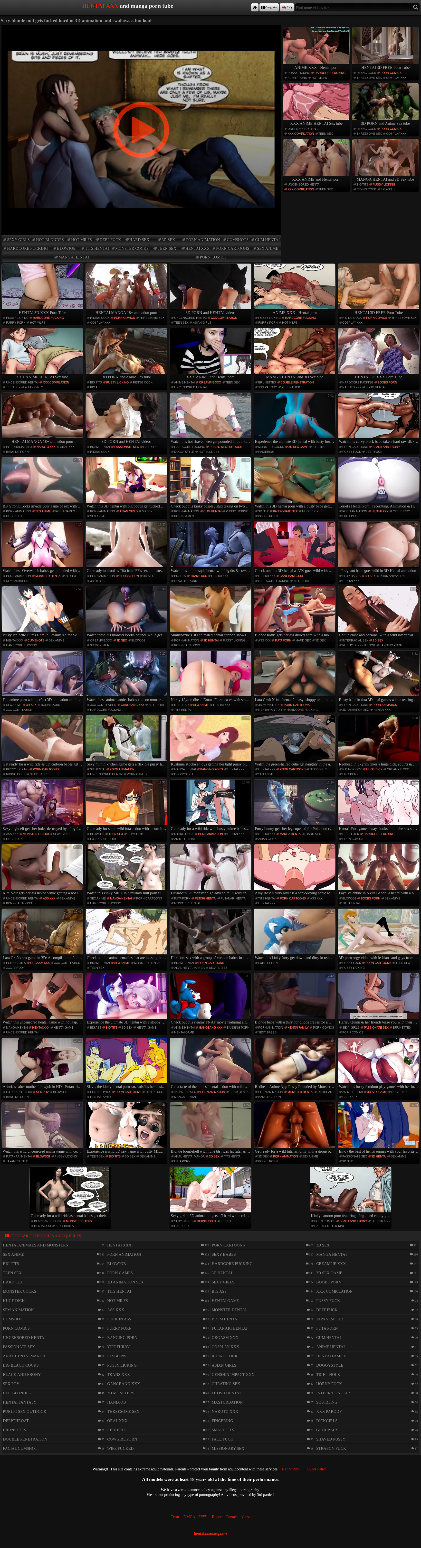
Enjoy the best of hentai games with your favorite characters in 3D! (379, 1128)
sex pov (42, 1092)
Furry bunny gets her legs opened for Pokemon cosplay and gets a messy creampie (295, 806)
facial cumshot (20, 1448)
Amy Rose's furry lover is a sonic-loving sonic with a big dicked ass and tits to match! (295, 870)
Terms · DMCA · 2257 (188, 1517)
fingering (266, 452)
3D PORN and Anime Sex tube (385, 123)
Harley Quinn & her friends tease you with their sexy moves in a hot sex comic (379, 999)
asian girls (202, 322)
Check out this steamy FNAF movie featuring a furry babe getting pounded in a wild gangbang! (211, 999)
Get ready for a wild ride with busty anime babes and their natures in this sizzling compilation (211, 806)
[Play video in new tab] (141, 27)
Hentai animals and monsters (35, 1245)
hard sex (139, 240)
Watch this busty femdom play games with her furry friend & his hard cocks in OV (379, 1064)
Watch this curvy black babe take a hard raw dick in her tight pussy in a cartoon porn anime (379, 419)
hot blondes (50, 240)
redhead (181, 705)
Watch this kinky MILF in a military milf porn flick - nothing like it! (127, 870)
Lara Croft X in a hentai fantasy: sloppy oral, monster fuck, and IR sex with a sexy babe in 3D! (295, 677)
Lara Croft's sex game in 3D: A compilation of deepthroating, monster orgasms (43, 935)
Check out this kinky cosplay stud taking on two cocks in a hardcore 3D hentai (211, 483)
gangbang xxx (291, 576)
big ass (386, 189)
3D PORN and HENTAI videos (210, 313)
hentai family (298, 1027)
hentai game (63, 1027)
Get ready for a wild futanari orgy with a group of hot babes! (295, 1128)
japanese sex (185, 1092)
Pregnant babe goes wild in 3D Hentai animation (379, 548)
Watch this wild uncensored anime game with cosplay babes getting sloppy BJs (43, 1128)
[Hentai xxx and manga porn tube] (254, 7)
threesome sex (369, 78)
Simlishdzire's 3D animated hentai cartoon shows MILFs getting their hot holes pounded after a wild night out (211, 612)
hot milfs (81, 240)
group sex (327, 1430)
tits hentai (97, 248)
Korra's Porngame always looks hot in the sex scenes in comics (379, 806)
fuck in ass (351, 516)
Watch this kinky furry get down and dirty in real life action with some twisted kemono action (295, 935)
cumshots (238, 240)
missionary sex (228, 1448)
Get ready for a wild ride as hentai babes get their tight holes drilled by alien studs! (71, 1193)
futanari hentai (103, 839)
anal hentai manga (189, 968)
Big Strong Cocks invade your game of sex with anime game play (43, 483)
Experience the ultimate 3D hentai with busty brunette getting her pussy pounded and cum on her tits (295, 419)
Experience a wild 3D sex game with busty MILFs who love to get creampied (127, 1128)
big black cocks (21, 1365)
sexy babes (351, 576)
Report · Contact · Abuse (231, 1517)
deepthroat (16, 1421)
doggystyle (184, 452)
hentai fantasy (270, 710)
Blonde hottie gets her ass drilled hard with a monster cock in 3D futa (295, 612)
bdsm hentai (375, 387)
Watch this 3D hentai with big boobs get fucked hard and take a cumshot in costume (127, 483)
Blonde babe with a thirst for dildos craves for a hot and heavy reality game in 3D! (295, 999)
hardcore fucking (27, 248)
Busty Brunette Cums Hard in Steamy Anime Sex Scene (43, 612)
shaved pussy (330, 1439)
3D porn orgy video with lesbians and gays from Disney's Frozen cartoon (379, 935)
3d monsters (100, 645)
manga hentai (73, 257)
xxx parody (267, 387)
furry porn (297, 78)
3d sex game (298, 447)
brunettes (267, 382)
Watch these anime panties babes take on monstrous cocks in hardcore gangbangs (127, 677)
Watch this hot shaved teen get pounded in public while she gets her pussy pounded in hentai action (211, 419)
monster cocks (132, 248)
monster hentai (48, 576)
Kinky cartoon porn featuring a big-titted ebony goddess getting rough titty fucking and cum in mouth (351, 1193)
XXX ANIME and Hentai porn (316, 179)
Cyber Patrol (316, 1469)
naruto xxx (351, 387)
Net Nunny (290, 1469)
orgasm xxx (40, 963)
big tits (362, 184)
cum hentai (267, 240)
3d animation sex (355, 710)
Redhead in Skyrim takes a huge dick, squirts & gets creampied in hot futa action (379, 741)
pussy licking (299, 73)
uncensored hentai (304, 129)
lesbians (116, 1356)
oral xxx (67, 447)
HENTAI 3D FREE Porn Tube (385, 67)
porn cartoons (232, 248)
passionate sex (126, 447)
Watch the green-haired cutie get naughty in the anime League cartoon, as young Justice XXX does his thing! (295, 741)
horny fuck (329, 1384)
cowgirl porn (185, 581)
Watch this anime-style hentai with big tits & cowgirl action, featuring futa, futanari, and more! (211, 548)
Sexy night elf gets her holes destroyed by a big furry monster (43, 806)
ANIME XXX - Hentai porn (316, 67)
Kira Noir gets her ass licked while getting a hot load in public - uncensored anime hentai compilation (43, 870)
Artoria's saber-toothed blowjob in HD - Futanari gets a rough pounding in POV (43, 1064)
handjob (150, 447)
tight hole (328, 1374)
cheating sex (226, 1384)
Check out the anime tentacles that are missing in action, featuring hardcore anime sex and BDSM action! (127, 935)
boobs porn (387, 382)
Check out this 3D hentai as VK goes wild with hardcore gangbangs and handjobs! (295, 548)
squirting (326, 1402)
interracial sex (19, 447)
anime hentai (184, 382)
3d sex (168, 240)
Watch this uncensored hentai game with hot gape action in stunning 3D (43, 999)
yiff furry (401, 511)
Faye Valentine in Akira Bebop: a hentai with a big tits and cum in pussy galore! (379, 870)
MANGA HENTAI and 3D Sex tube (385, 179)
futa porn (283, 640)
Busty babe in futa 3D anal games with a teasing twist (379, 677)
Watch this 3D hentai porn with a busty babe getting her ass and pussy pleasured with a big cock (295, 483)
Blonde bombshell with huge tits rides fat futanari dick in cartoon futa (211, 1128)
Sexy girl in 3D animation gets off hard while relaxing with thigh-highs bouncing (211, 1193)
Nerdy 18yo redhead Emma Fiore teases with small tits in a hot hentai (211, 677)
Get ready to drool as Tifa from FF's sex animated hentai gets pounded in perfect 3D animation (127, 548)
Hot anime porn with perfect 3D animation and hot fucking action (43, 677)
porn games (65, 511)
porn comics (213, 257)
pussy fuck (290, 387)
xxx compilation (301, 133)
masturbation (227, 1402)
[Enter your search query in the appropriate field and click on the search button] (416, 7)
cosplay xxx (396, 78)
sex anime (267, 248)
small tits (223, 1430)
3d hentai (97, 581)
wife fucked (120, 1448)
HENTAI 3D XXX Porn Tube (42, 313)
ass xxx (264, 640)
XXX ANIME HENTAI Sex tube (316, 123)
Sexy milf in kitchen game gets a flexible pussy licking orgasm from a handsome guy (127, 741)
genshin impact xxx (233, 1374)
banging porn (17, 452)
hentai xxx (197, 248)
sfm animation (17, 581)
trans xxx (198, 576)
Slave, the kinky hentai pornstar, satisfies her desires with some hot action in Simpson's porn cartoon (127, 1064)
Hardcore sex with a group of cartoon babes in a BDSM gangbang (211, 935)
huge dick (14, 516)
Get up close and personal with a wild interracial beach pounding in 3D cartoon (379, 612)
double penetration (297, 382)
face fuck (222, 1439)
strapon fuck (331, 1448)
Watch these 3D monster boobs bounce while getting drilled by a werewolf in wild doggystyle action (127, 612)
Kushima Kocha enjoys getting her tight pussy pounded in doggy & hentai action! (211, 741)
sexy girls (18, 240)
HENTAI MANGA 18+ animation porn (126, 313)
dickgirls (326, 1421)
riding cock (366, 73)
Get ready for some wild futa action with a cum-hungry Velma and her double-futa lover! (127, 806)
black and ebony (386, 447)
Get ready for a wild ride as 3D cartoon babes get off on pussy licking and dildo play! (43, 741)
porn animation (203, 240)
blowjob (66, 248)
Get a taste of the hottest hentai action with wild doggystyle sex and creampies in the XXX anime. (211, 1064)
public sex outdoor (226, 447)
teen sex (167, 248)
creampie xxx (210, 382)
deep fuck (110, 240)
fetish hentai (205, 898)
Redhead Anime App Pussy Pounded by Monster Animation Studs (295, 1064)
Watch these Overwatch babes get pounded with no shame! (43, 548)
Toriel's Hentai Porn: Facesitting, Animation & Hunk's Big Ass (379, 483)
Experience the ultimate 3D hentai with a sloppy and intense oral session (127, 999)
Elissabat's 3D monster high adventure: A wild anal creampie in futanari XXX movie (211, 870)
